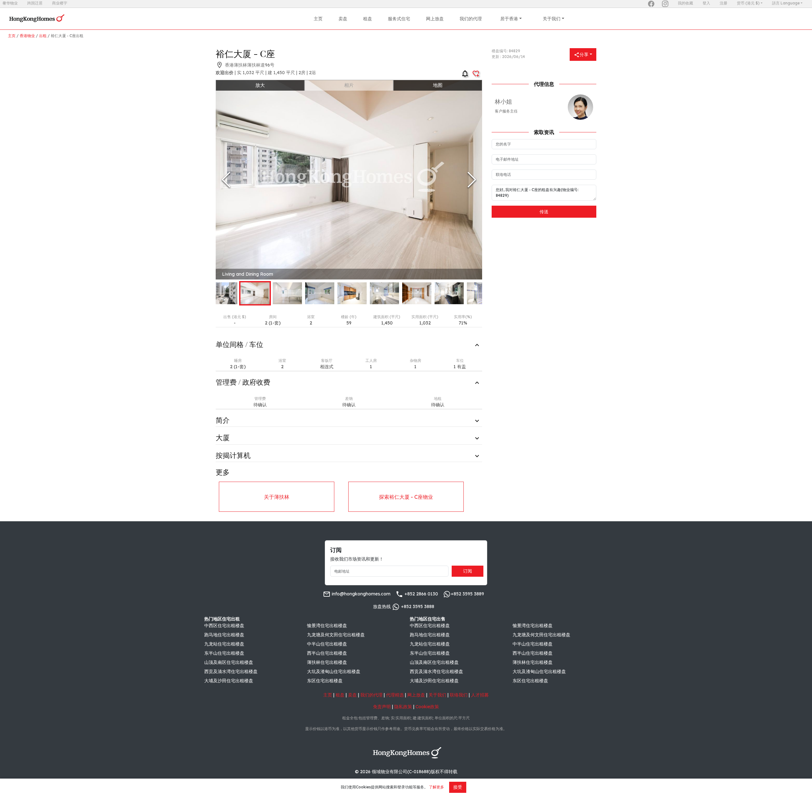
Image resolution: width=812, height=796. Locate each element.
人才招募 (480, 695)
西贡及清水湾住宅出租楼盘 (231, 671)
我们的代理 (471, 19)
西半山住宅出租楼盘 (327, 653)
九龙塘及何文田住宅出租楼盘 (336, 635)
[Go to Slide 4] (320, 293)
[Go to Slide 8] (449, 293)
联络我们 (459, 695)
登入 (706, 3)
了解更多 (436, 787)
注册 (723, 3)
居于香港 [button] (509, 19)
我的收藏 (685, 3)
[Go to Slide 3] (287, 293)
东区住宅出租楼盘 (325, 681)
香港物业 (27, 35)
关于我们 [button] (551, 19)
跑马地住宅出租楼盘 (224, 635)
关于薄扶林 (276, 497)
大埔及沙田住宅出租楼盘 (228, 681)
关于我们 (437, 695)
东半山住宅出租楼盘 (224, 653)
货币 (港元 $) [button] (748, 3)
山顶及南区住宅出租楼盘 (228, 662)
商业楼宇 (59, 3)
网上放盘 (435, 19)
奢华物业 (10, 3)
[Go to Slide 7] (417, 293)
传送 (544, 212)
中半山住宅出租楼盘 (327, 644)
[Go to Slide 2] (255, 293)
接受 (457, 787)
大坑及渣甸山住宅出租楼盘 (333, 671)
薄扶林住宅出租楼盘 (327, 662)
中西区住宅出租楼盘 (224, 625)
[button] (349, 179)
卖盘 (342, 19)
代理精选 (395, 695)
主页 (318, 19)
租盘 (367, 19)
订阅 (467, 571)
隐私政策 (403, 706)
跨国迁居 (35, 3)
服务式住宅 (399, 19)
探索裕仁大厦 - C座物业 (406, 497)
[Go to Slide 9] (481, 293)
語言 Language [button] (786, 3)
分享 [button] (584, 54)
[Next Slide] (472, 180)
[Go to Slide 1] (223, 293)
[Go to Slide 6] (384, 293)
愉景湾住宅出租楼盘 (327, 625)
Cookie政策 (427, 706)
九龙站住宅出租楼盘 (224, 644)
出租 (43, 35)
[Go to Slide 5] (352, 293)
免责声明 (382, 706)
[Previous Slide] (226, 180)
